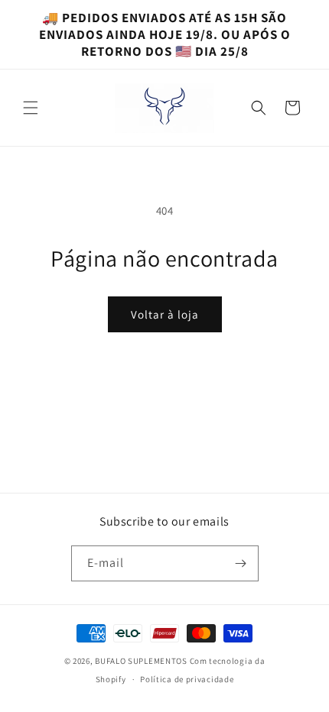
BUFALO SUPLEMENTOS (141, 660)
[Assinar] (241, 563)
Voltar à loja (165, 314)
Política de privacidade (186, 679)
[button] (30, 108)
